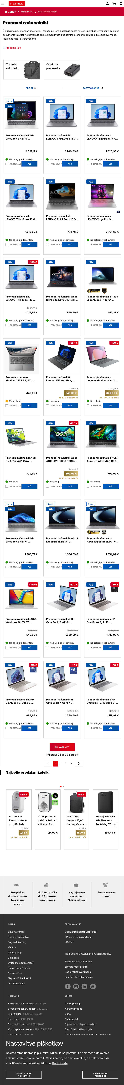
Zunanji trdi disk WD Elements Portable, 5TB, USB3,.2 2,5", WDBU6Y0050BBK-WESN (105, 820)
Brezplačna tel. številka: (21, 1003)
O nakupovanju (73, 1003)
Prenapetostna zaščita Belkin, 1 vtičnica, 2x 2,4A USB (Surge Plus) (47, 820)
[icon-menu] (2, 3)
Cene (68, 1013)
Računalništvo (27, 12)
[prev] (48, 764)
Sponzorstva (15, 973)
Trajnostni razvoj (17, 942)
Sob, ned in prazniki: (19, 1024)
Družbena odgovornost (20, 962)
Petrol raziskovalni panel (78, 971)
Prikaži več (62, 747)
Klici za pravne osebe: (20, 1029)
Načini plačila (72, 1019)
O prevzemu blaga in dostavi (80, 1024)
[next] (78, 764)
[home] (17, 3)
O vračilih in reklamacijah (78, 1029)
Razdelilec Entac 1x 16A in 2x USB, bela (18, 820)
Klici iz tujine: (15, 1013)
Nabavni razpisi (16, 983)
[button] (10, 825)
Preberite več (13, 47)
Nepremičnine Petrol (19, 978)
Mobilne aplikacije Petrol (78, 961)
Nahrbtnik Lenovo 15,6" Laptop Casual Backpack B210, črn (76, 820)
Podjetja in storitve (18, 937)
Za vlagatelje (15, 952)
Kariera (12, 947)
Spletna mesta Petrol (76, 966)
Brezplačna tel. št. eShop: (22, 1008)
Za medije (13, 957)
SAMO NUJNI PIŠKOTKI (100, 1074)
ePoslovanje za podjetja (78, 937)
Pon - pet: (13, 1019)
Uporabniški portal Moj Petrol (81, 931)
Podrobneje (59, 1063)
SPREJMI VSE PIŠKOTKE (23, 1074)
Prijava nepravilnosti (19, 968)
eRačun (69, 942)
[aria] (10, 12)
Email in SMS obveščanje (79, 977)
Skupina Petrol (16, 931)
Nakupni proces (73, 1008)
